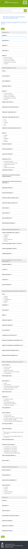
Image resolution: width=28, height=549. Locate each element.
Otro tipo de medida (7, 423)
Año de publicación (6, 218)
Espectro (6, 301)
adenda (6, 488)
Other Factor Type (6, 391)
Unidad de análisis (6, 264)
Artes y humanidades (9, 59)
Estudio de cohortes (8, 370)
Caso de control (7, 367)
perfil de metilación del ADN (10, 419)
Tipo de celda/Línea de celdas (10, 387)
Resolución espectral (7, 325)
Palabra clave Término (7, 102)
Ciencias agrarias (8, 57)
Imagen (6, 296)
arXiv (5, 121)
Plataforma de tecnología (8, 444)
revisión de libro (7, 493)
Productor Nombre (6, 144)
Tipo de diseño (5, 364)
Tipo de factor (5, 380)
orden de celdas (7, 415)
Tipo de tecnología (6, 428)
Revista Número (6, 475)
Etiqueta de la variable (7, 525)
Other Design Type (6, 375)
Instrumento (5, 310)
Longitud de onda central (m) (9, 335)
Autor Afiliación (6, 81)
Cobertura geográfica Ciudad (9, 248)
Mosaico (6, 298)
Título (3, 71)
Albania (6, 236)
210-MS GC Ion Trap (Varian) (10, 447)
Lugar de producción (7, 154)
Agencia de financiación (9, 167)
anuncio (6, 490)
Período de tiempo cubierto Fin (9, 202)
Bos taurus (6, 400)
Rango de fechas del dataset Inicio (10, 350)
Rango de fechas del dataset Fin (9, 355)
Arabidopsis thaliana (8, 399)
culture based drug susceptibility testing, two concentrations (12, 437)
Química (6, 63)
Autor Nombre (5, 76)
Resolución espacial (6, 320)
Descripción (5, 50)
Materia (4, 55)
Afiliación (4, 45)
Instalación (5, 305)
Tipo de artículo (6, 485)
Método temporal (6, 274)
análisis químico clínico (9, 416)
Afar (5, 137)
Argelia (5, 238)
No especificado (7, 373)
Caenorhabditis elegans (9, 402)
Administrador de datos (9, 164)
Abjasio (6, 135)
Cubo (5, 302)
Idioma (4, 133)
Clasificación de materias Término (10, 107)
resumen (6, 487)
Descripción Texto (6, 86)
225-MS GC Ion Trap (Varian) (10, 450)
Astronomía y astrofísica (9, 60)
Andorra (6, 241)
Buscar (25, 10)
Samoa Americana (8, 239)
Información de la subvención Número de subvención (12, 182)
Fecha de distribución (7, 192)
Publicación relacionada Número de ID (11, 128)
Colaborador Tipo (6, 159)
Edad (5, 383)
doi (5, 125)
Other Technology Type (7, 439)
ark (5, 119)
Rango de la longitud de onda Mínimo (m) (12, 340)
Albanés (6, 141)
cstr (5, 124)
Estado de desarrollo (8, 389)
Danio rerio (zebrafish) (9, 405)
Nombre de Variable (7, 520)
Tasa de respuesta (6, 284)
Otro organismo (6, 407)
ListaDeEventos (7, 299)
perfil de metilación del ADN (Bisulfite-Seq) (13, 421)
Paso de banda (5, 330)
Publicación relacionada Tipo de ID (10, 117)
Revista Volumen (6, 470)
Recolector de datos (8, 161)
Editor (5, 166)
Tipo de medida (6, 412)
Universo (4, 269)
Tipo (3, 294)
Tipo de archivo (6, 510)
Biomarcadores (7, 384)
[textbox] (14, 37)
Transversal (6, 368)
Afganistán (6, 235)
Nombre (4, 35)
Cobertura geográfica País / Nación (10, 232)
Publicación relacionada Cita (9, 112)
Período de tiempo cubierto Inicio (10, 197)
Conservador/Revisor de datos (11, 163)
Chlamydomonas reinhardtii (10, 403)
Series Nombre (5, 213)
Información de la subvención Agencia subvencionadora (11, 175)
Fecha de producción (7, 149)
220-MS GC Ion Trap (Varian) (10, 448)
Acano (5, 140)
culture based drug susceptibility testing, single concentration (13, 432)
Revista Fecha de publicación (9, 480)
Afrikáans (6, 138)
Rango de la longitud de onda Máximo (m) (12, 345)
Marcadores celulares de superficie (12, 386)
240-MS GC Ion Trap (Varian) (10, 451)
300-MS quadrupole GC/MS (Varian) (12, 453)
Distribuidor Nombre (7, 187)
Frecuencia (4, 279)
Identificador (5, 40)
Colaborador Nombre (7, 170)
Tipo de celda (5, 460)
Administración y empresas (10, 62)
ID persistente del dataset (8, 223)
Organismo (5, 396)
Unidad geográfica (6, 253)
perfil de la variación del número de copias (13, 418)
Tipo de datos (5, 208)
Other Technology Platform (8, 455)
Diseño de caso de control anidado (11, 371)
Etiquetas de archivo (7, 530)
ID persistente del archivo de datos (10, 515)
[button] (3, 29)
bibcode (6, 122)
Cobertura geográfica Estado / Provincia (11, 243)
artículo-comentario (8, 491)
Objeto (4, 315)
